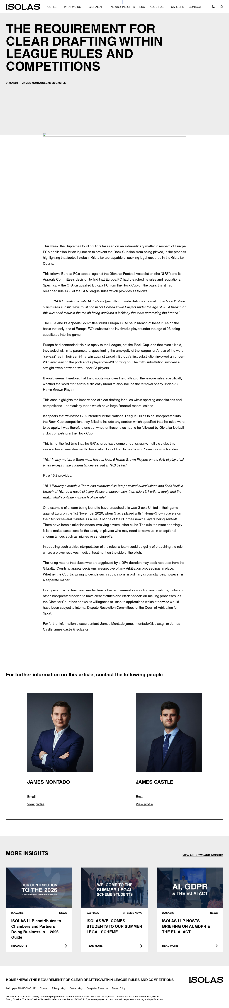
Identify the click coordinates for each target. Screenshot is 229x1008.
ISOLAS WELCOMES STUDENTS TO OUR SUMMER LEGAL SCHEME (114, 910)
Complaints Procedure (97, 988)
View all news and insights (202, 855)
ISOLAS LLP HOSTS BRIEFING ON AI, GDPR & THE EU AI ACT (190, 910)
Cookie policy (76, 988)
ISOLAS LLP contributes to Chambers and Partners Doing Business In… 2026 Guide (39, 910)
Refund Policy (118, 988)
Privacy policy (58, 988)
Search (221, 7)
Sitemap (44, 988)
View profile (36, 804)
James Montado (33, 82)
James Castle (56, 82)
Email (31, 797)
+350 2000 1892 (213, 7)
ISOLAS (23, 7)
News (23, 980)
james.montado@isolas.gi (144, 624)
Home (11, 980)
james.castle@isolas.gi (70, 629)
